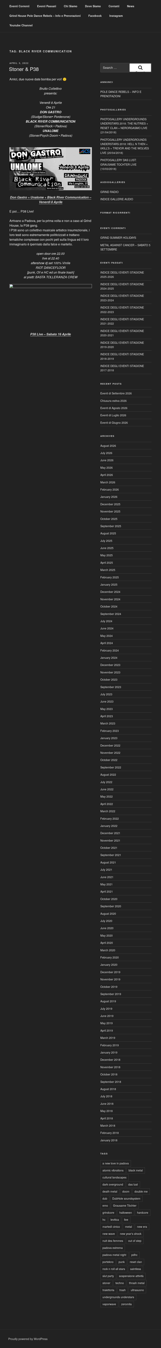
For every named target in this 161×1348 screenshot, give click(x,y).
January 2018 (108, 1140)
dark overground (112, 1184)
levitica (115, 1219)
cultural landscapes (114, 1177)
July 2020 (106, 921)
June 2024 (106, 628)
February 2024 (109, 650)
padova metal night (114, 1255)
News (130, 6)
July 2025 (106, 541)
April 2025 (106, 563)
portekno (107, 1262)
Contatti (114, 6)
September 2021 (110, 855)
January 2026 (108, 497)
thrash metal (137, 1283)
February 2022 (109, 818)
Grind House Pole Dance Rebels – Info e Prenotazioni (45, 16)
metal (128, 1227)
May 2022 (106, 796)
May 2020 (106, 935)
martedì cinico (111, 1227)
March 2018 (107, 1125)
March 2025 (107, 570)
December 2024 (110, 592)
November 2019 (110, 979)
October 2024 (108, 606)
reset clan (136, 1262)
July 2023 (106, 694)
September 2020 (110, 906)
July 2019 (106, 1009)
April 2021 (106, 891)
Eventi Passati (46, 6)
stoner (106, 1283)
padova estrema (112, 1248)
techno (119, 1283)
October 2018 (108, 1074)
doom (125, 1191)
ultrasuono (137, 1290)
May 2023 (106, 709)
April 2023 (106, 716)
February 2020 (109, 957)
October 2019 (108, 987)
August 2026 (108, 446)
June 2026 (106, 460)
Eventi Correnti (19, 6)
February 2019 (109, 1045)
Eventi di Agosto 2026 (113, 408)
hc (103, 1219)
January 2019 (108, 1052)
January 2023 (108, 738)
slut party (108, 1276)
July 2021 (106, 869)
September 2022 (110, 767)
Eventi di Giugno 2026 (114, 423)
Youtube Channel (21, 25)
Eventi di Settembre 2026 (116, 393)
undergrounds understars (118, 1297)
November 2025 (110, 511)
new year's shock (130, 1234)
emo (105, 1205)
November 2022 (110, 753)
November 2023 (110, 672)
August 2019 (108, 1001)
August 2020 (108, 913)
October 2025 (108, 519)
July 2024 (106, 621)
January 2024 (108, 658)
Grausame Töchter (124, 1205)
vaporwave (109, 1304)
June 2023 (106, 701)
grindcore (108, 1212)
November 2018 (110, 1067)
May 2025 (106, 555)
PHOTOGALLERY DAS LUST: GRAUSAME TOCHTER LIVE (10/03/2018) (118, 164)
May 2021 (106, 884)
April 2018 (106, 1118)
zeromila (126, 1304)
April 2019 (106, 1030)
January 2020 (108, 965)
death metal (109, 1191)
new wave (108, 1234)
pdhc (134, 1255)
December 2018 (110, 1060)
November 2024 (110, 599)
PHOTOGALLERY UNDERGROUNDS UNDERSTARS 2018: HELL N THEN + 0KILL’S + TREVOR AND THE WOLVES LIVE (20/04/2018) (124, 146)
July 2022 (106, 782)
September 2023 (110, 687)
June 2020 (106, 928)
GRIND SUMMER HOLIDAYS (118, 238)
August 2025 (108, 533)
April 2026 (106, 475)
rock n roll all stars (113, 1269)
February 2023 (109, 731)
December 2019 (110, 972)
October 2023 (108, 679)
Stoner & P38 (24, 68)
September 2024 (110, 614)
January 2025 (108, 584)
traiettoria (108, 1290)
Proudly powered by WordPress (28, 1339)
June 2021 (106, 877)
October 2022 (108, 760)
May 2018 (106, 1111)
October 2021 (108, 848)
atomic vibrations (112, 1170)
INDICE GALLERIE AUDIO (116, 199)
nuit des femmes (112, 1241)
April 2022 (106, 804)
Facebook (95, 16)
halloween (125, 1212)
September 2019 (110, 994)
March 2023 (107, 723)
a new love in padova (115, 1163)
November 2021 (110, 840)
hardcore (142, 1212)
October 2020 (108, 899)
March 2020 (107, 950)
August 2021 (108, 862)
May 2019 (106, 1023)
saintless (135, 1269)
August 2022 (108, 774)
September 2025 (110, 526)
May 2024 (106, 636)
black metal (136, 1170)
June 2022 (106, 789)
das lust (133, 1184)
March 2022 (107, 811)
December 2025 (110, 504)
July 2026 (106, 453)
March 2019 (107, 1038)
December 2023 (110, 665)
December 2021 (110, 833)
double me (141, 1191)
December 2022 (110, 745)
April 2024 (106, 643)
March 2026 (107, 482)
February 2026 (109, 489)
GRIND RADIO (109, 192)
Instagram (116, 16)
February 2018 (109, 1133)
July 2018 (106, 1096)
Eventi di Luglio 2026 (113, 415)
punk (122, 1262)
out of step (134, 1241)
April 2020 (106, 943)
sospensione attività (131, 1276)
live (126, 1219)
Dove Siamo (93, 6)
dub (104, 1198)
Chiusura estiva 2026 (113, 401)
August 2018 (108, 1089)
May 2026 (106, 467)
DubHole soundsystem (126, 1198)
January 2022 (108, 826)
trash (122, 1290)
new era (142, 1227)
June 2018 (106, 1104)
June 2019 (106, 1016)
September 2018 (110, 1082)
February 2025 (109, 577)
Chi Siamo (70, 6)
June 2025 (106, 548)
